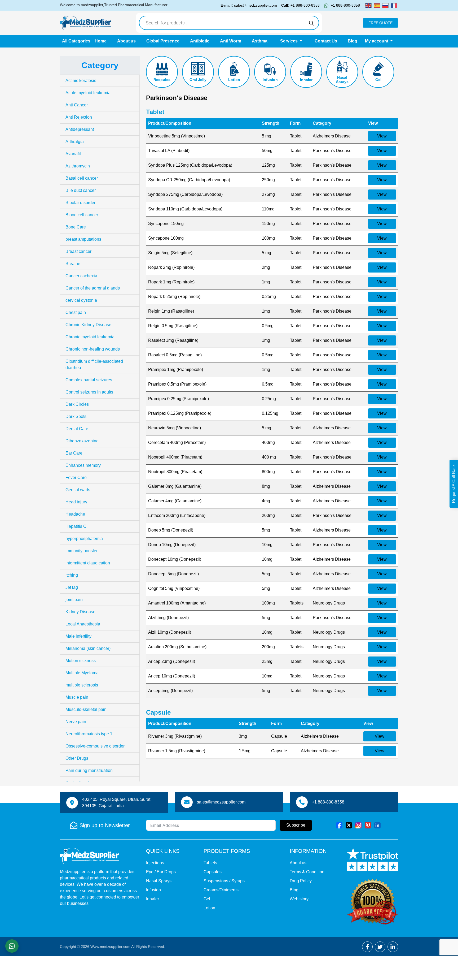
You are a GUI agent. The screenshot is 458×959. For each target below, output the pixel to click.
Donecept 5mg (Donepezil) (173, 574)
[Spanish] (377, 5)
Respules (161, 79)
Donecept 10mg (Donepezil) (174, 559)
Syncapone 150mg (166, 223)
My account (377, 41)
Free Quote (380, 23)
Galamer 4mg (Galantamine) (174, 501)
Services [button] (289, 41)
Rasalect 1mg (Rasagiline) (173, 340)
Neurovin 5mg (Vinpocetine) (174, 428)
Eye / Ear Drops (161, 872)
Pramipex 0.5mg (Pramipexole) (177, 384)
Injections (155, 863)
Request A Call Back (453, 483)
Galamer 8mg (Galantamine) (174, 486)
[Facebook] (339, 825)
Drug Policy (301, 881)
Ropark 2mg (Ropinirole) (171, 267)
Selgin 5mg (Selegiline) (170, 252)
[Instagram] (358, 825)
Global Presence (162, 41)
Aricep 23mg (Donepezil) (171, 661)
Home (101, 41)
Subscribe (295, 825)
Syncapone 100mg (166, 238)
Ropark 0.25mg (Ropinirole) (174, 296)
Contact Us (326, 41)
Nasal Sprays (342, 79)
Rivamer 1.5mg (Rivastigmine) (176, 751)
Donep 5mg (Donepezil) (170, 530)
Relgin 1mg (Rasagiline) (171, 311)
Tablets (210, 863)
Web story (299, 899)
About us (126, 41)
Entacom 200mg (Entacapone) (176, 515)
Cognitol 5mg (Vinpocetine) (174, 588)
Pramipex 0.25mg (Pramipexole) (178, 398)
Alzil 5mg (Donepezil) (168, 617)
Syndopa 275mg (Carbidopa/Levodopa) (185, 194)
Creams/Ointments (221, 890)
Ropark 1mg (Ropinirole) (171, 282)
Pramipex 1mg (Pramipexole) (175, 369)
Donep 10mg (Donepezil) (172, 544)
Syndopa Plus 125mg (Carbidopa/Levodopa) (190, 165)
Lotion (234, 79)
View (382, 136)
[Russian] (385, 5)
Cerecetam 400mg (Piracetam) (177, 442)
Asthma (259, 41)
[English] (368, 5)
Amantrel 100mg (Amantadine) (177, 603)
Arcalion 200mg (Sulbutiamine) (177, 647)
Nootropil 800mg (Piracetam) (175, 471)
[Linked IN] (377, 825)
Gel (378, 79)
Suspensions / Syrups (224, 881)
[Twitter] (349, 825)
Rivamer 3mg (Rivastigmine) (175, 736)
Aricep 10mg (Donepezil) (171, 676)
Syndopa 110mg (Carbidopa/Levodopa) (185, 209)
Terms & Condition (307, 872)
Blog (352, 41)
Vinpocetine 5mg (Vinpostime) (176, 136)
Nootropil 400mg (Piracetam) (175, 457)
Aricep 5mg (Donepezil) (170, 690)
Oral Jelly (198, 79)
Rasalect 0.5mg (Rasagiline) (175, 355)
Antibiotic (199, 41)
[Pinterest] (368, 825)
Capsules (213, 872)
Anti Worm (230, 41)
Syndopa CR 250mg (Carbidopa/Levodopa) (189, 180)
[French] (394, 5)
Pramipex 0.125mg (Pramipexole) (179, 413)
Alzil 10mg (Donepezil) (169, 632)
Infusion (270, 79)
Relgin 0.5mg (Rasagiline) (172, 325)
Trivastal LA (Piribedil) (169, 150)
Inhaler (306, 79)
